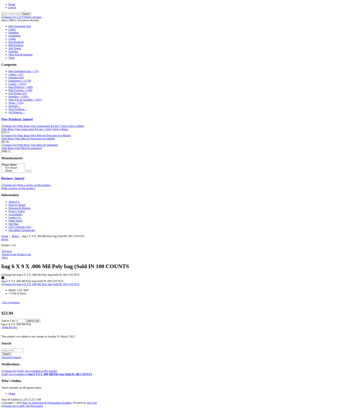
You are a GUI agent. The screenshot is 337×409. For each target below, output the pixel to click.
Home (11, 4)
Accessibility (15, 214)
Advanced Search (11, 357)
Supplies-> (18, 96)
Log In (12, 7)
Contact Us (14, 217)
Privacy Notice (16, 211)
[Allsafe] (13, 170)
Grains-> (17, 83)
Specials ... (14, 106)
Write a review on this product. (18, 188)
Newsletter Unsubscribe (21, 230)
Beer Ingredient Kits (19, 26)
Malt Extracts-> (20, 90)
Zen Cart (92, 402)
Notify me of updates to (46, 374)
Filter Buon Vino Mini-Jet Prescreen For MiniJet (28, 138)
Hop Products (16, 42)
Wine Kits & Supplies (20, 54)
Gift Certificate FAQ (19, 227)
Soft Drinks (14, 48)
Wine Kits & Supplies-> (25, 99)
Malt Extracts (15, 45)
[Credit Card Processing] (22, 405)
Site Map (13, 223)
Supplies (13, 51)
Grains (12, 38)
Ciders (12, 29)
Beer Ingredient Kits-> (23, 71)
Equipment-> (19, 80)
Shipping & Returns (19, 208)
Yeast (11, 57)
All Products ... (16, 112)
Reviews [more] (12, 178)
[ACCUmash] (13, 167)
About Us (13, 201)
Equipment (14, 35)
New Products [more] (17, 119)
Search (6, 343)
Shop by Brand (16, 204)
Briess (15, 236)
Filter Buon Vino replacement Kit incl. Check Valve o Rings (34, 129)
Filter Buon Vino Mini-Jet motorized (21, 148)
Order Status (15, 220)
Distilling (13, 32)
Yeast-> (16, 102)
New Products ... (17, 109)
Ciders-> (15, 74)
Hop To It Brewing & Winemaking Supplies (46, 402)
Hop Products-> (20, 87)
